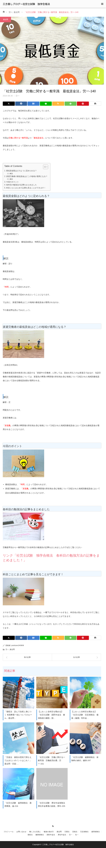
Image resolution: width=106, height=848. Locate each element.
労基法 (66, 832)
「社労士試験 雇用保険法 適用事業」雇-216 (17, 804)
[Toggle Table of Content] (44, 167)
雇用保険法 (95, 832)
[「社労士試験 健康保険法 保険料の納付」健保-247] (85, 738)
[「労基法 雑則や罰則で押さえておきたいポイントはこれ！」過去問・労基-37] (18, 738)
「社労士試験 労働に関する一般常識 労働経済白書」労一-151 (51, 760)
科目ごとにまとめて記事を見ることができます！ (26, 188)
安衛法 (74, 832)
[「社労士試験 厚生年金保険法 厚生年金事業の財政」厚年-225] (52, 784)
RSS (53, 826)
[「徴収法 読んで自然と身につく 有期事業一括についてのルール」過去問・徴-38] (18, 692)
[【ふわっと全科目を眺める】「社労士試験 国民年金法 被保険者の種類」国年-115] (52, 692)
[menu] (102, 4)
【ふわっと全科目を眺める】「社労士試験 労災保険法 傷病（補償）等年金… (84, 714)
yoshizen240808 (17, 645)
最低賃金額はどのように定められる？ (21, 171)
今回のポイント (12, 182)
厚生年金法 (62, 835)
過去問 (16, 12)
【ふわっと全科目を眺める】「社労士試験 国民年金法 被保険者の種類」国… (51, 714)
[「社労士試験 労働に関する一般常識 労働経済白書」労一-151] (52, 738)
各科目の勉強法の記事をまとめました (21, 185)
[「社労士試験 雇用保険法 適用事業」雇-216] (18, 784)
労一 (11, 12)
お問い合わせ (21, 832)
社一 (77, 835)
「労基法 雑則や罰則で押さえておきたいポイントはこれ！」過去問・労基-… (17, 760)
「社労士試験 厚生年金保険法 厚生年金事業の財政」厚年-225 (52, 804)
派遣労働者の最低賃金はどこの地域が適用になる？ (26, 176)
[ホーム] (4, 12)
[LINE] (46, 104)
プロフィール (9, 832)
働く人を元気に (35, 832)
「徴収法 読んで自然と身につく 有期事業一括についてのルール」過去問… (18, 714)
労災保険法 (84, 832)
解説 (11, 173)
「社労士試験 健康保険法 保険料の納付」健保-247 (84, 759)
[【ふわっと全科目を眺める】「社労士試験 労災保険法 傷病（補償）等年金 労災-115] (85, 692)
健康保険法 (39, 835)
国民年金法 (51, 835)
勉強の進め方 (49, 832)
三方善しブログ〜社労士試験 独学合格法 (26, 4)
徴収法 (30, 835)
